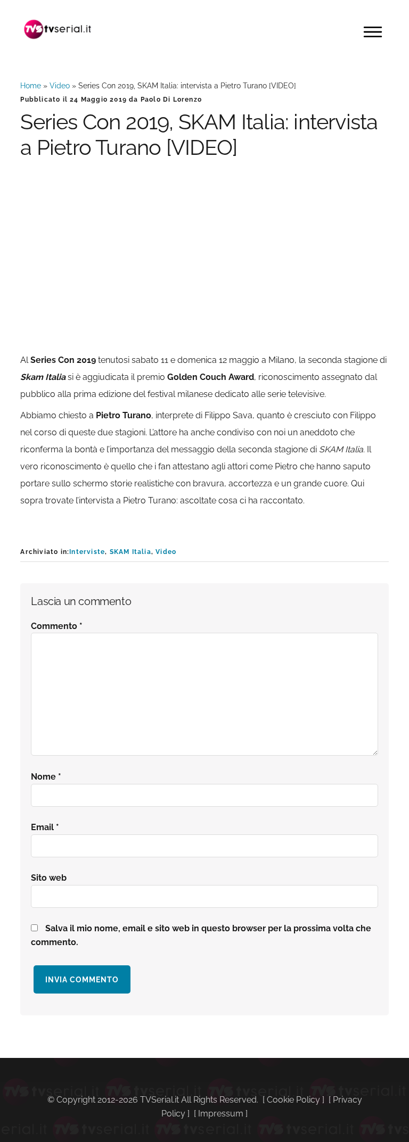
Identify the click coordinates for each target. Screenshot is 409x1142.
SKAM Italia (130, 552)
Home (30, 85)
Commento (57, 626)
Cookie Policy (293, 1100)
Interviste (87, 552)
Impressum (220, 1113)
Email (45, 827)
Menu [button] (373, 32)
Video (60, 85)
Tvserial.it (57, 29)
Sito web (49, 878)
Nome (46, 777)
